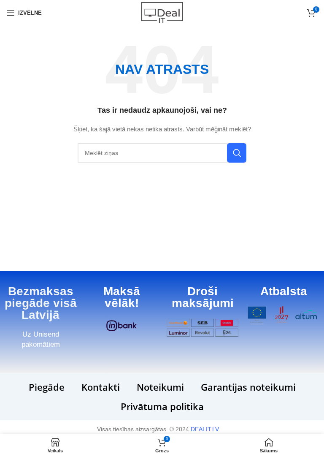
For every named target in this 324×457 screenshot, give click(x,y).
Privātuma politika (162, 406)
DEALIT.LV (205, 429)
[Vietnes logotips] (162, 12)
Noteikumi (160, 387)
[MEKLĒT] (236, 153)
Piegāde (47, 387)
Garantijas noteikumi (248, 387)
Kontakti (100, 387)
